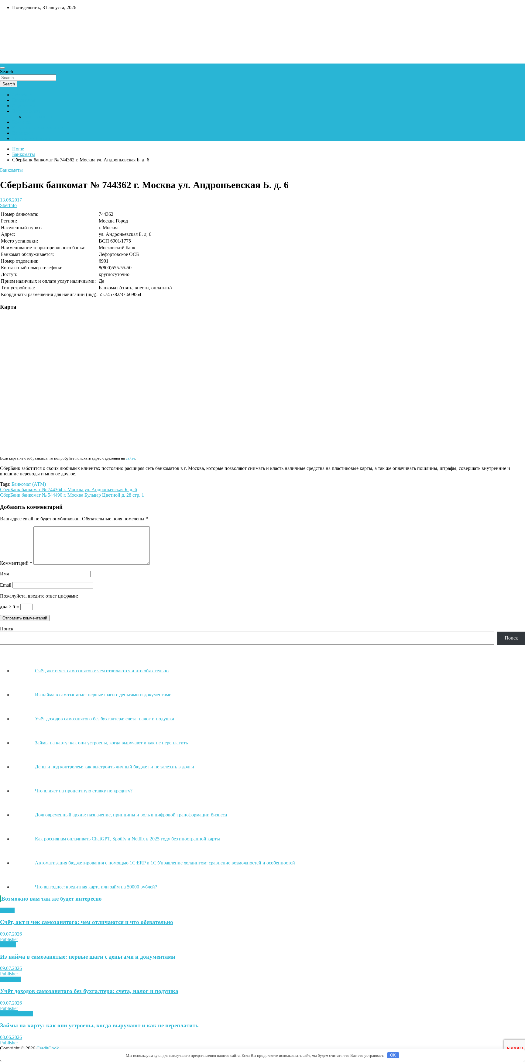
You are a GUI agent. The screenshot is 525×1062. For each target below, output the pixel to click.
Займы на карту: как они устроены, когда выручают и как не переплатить (99, 1025)
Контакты (22, 122)
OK (393, 1055)
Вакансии (22, 133)
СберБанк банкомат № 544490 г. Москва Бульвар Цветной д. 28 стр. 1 (72, 495)
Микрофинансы (16, 1013)
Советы (8, 944)
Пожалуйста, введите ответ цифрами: (39, 595)
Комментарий (16, 563)
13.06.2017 (11, 199)
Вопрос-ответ (26, 111)
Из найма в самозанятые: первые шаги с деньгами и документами (87, 956)
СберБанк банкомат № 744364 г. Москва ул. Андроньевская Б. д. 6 (68, 489)
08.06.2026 (11, 1037)
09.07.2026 (11, 933)
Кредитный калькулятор (37, 127)
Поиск (6, 628)
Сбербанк (22, 94)
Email (5, 585)
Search (6, 71)
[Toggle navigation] (2, 68)
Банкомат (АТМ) (29, 484)
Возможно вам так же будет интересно (51, 898)
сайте (130, 458)
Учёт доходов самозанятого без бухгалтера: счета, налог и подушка (89, 991)
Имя (4, 573)
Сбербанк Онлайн (31, 138)
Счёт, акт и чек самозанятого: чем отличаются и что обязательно (86, 922)
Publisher (9, 939)
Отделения (23, 105)
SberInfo (8, 205)
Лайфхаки (10, 979)
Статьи (7, 910)
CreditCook (18, 20)
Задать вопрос (38, 116)
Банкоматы (23, 100)
